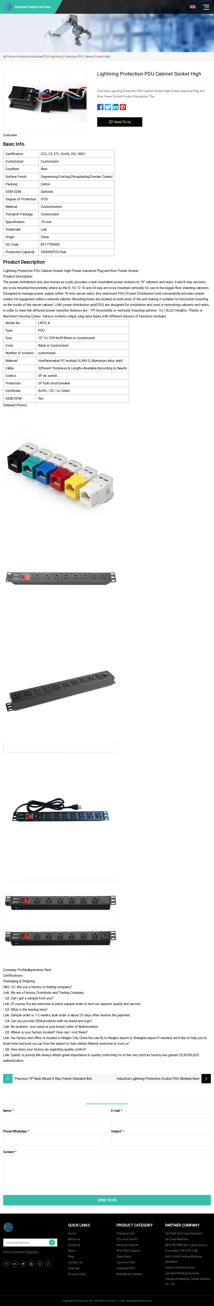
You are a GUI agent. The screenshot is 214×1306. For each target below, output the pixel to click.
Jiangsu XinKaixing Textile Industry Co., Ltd (187, 1281)
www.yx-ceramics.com (180, 1267)
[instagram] (40, 1264)
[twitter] (23, 1264)
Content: (10, 1152)
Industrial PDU (39, 56)
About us (74, 1239)
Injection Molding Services (182, 1273)
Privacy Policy (77, 1274)
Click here (32, 1252)
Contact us (75, 1262)
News (71, 1250)
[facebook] (6, 1264)
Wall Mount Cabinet (129, 1274)
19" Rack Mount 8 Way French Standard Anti (60, 1079)
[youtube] (31, 1264)
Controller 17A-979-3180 (181, 1250)
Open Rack (124, 1256)
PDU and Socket (127, 1239)
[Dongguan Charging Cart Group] (24, 1227)
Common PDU (126, 1262)
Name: (8, 1110)
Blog (71, 1256)
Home (11, 56)
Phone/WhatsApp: (16, 1131)
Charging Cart (126, 1233)
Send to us (122, 122)
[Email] (52, 1242)
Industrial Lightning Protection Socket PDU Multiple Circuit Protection (154, 1079)
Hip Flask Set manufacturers (184, 1233)
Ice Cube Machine (176, 1239)
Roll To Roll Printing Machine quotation (183, 1259)
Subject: (117, 1131)
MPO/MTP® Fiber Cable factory (186, 1245)
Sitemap (73, 1268)
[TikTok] (48, 1264)
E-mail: (116, 1110)
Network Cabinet (128, 1245)
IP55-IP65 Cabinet (128, 1250)
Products (23, 56)
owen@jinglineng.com (139, 1300)
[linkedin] (14, 1264)
